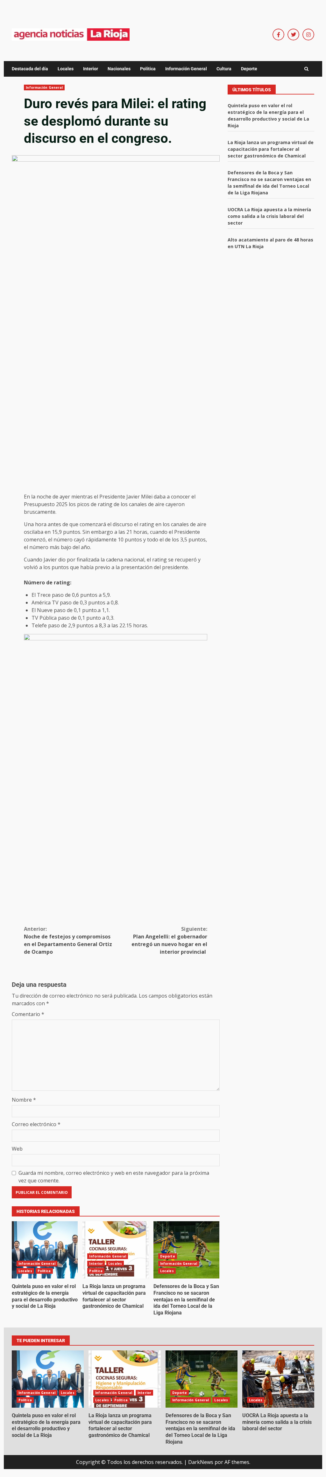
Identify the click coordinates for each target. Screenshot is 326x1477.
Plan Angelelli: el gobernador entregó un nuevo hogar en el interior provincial (169, 940)
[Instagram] (308, 34)
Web (17, 1148)
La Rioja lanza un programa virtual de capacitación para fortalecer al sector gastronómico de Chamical (115, 1249)
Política (148, 68)
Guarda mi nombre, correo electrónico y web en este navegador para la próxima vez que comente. (113, 1176)
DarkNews (200, 1462)
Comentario (28, 1014)
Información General (186, 68)
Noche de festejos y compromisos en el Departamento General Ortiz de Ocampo (68, 940)
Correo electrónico (36, 1124)
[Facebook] (278, 34)
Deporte (249, 68)
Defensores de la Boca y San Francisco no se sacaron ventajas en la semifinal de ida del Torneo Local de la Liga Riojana (186, 1249)
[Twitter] (293, 34)
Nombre (24, 1099)
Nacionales (119, 68)
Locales (66, 68)
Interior (90, 68)
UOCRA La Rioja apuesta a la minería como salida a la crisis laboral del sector (269, 216)
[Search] (306, 69)
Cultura (223, 68)
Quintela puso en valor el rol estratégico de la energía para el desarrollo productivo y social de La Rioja (45, 1249)
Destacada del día (30, 68)
